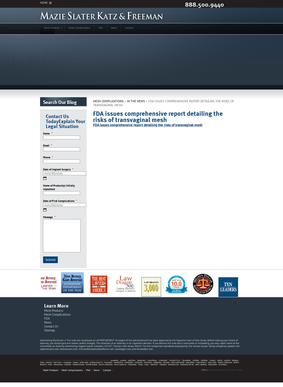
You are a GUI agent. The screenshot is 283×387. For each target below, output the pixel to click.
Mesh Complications (108, 101)
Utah (146, 364)
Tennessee (132, 364)
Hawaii (212, 360)
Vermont (154, 364)
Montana (148, 362)
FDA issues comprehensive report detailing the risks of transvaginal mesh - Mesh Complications (102, 15)
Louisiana (67, 362)
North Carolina (225, 362)
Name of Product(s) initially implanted (59, 187)
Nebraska (158, 362)
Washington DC (187, 364)
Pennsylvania (78, 364)
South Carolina (105, 364)
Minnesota (118, 362)
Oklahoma (58, 364)
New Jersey (190, 362)
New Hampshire (177, 362)
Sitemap (49, 330)
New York (212, 362)
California (152, 360)
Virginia (163, 364)
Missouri (138, 362)
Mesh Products (53, 311)
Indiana (235, 360)
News (47, 322)
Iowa (42, 362)
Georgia (204, 360)
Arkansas (141, 360)
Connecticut (174, 360)
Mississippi (129, 362)
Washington (173, 364)
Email (47, 145)
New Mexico (201, 362)
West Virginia (201, 364)
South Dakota (120, 364)
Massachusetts (96, 362)
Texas (140, 364)
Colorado (163, 360)
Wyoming (222, 364)
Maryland (84, 362)
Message (49, 217)
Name (47, 133)
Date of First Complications (60, 201)
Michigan (108, 362)
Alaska (123, 360)
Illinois (227, 360)
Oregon (67, 364)
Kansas (49, 362)
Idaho (219, 360)
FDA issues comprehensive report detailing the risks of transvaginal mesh (147, 125)
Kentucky (57, 362)
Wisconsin (212, 364)
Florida (196, 360)
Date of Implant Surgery (58, 169)
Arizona (131, 360)
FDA (47, 318)
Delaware (187, 360)
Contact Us (51, 326)
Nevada (166, 362)
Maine (75, 362)
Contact (107, 370)
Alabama (114, 360)
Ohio (50, 364)
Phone (48, 157)
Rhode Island (91, 364)
